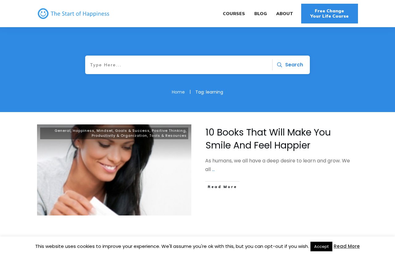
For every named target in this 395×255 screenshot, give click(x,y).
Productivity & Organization (119, 135)
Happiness (83, 130)
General (63, 130)
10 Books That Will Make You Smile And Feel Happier (268, 139)
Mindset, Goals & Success (123, 130)
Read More (347, 246)
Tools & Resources (168, 135)
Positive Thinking (169, 130)
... (213, 169)
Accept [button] (321, 246)
